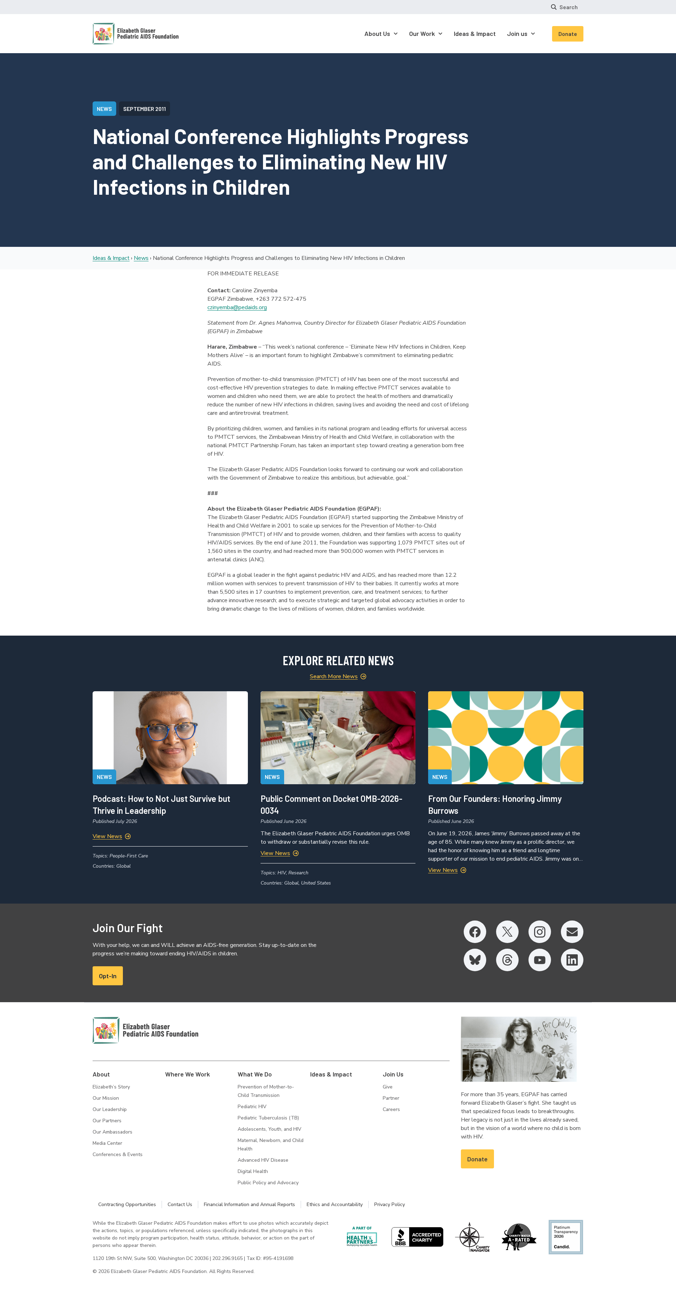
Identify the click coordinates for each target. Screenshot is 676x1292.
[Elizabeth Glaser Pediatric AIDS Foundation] (145, 1030)
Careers (391, 1109)
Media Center (107, 1143)
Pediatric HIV (252, 1106)
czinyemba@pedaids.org (237, 307)
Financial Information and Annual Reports (249, 1204)
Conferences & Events (118, 1154)
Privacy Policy (389, 1204)
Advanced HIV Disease (263, 1160)
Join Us (393, 1074)
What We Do (255, 1074)
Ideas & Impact (111, 258)
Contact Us (180, 1204)
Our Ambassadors (112, 1132)
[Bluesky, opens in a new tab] (475, 960)
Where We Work (187, 1074)
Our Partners (107, 1120)
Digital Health (253, 1171)
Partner (391, 1098)
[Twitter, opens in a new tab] (507, 931)
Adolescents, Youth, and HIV (269, 1129)
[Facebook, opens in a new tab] (475, 931)
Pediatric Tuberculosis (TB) (268, 1118)
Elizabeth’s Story (111, 1087)
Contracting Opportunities (127, 1204)
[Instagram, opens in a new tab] (539, 931)
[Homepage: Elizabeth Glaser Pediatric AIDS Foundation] (117, 34)
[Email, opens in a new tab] (572, 931)
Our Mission (106, 1098)
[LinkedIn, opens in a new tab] (572, 960)
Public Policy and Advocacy (268, 1182)
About (101, 1074)
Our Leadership (110, 1109)
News (141, 258)
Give (388, 1087)
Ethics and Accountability (335, 1204)
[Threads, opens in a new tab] (507, 960)
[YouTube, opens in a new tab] (539, 960)
